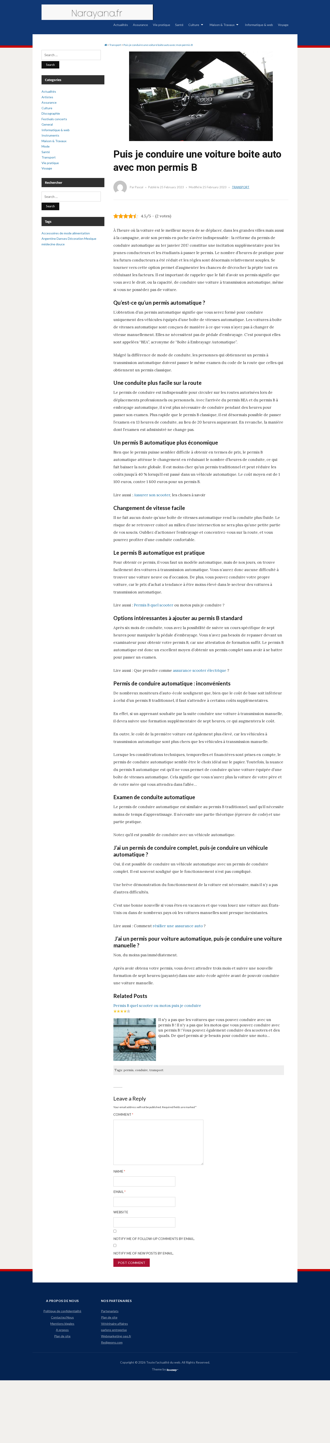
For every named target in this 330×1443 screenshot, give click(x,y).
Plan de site (62, 1336)
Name (119, 1171)
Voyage (283, 25)
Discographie (51, 113)
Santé (179, 25)
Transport (240, 187)
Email (119, 1192)
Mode (46, 146)
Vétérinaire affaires (114, 1323)
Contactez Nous (62, 1317)
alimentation (81, 233)
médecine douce (53, 244)
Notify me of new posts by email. (143, 1253)
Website (120, 1212)
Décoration (76, 238)
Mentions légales (62, 1323)
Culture (193, 25)
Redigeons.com (112, 1342)
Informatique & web (259, 25)
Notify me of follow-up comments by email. (154, 1239)
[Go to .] (105, 45)
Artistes (47, 97)
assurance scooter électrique (199, 670)
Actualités (120, 25)
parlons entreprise (114, 1330)
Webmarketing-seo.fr (116, 1336)
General (47, 124)
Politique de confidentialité (62, 1311)
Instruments (50, 135)
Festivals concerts (54, 119)
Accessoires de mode (57, 233)
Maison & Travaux (222, 25)
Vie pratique (161, 25)
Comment (123, 1114)
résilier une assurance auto (178, 925)
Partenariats (110, 1311)
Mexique (90, 238)
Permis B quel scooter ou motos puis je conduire (157, 1005)
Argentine (49, 238)
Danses (62, 238)
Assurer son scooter (152, 494)
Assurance (140, 25)
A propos (62, 1330)
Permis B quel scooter (153, 605)
